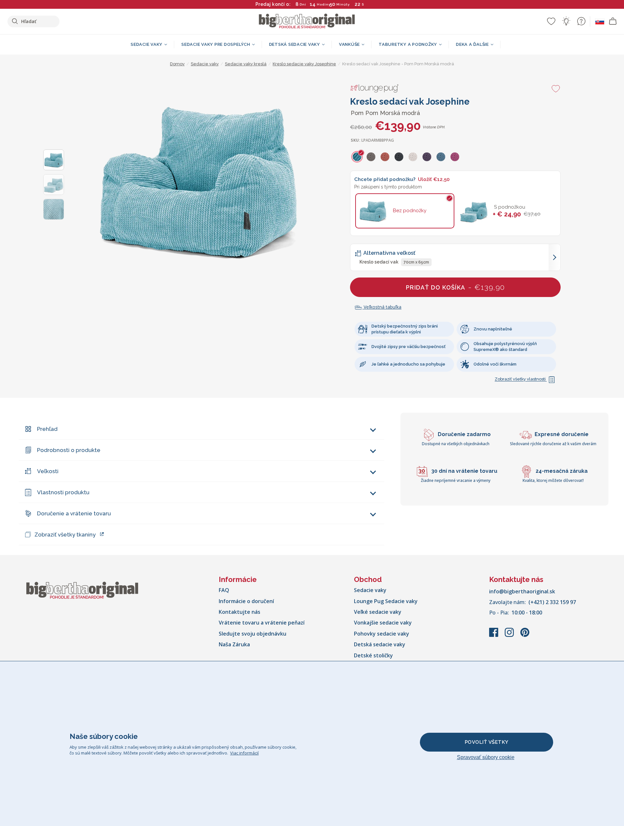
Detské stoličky (373, 655)
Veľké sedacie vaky (377, 611)
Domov (177, 63)
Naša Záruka (234, 644)
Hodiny (324, 4)
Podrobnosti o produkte (68, 450)
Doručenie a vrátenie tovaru (74, 513)
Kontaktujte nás (239, 611)
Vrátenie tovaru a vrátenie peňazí (262, 622)
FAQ (224, 590)
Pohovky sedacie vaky (381, 633)
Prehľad (47, 429)
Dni (303, 4)
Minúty (343, 4)
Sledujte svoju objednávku (252, 633)
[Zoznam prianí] (551, 21)
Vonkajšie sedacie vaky (383, 622)
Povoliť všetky (487, 742)
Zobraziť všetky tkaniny (65, 534)
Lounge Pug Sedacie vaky (386, 601)
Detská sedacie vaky (379, 644)
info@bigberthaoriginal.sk (522, 591)
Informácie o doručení (246, 601)
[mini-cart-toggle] (613, 21)
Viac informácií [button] (244, 753)
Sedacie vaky (370, 590)
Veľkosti (47, 471)
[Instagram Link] (510, 635)
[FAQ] (581, 21)
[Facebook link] (494, 635)
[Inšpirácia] (566, 21)
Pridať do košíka (455, 287)
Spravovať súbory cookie (485, 757)
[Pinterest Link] (524, 635)
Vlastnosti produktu (63, 492)
